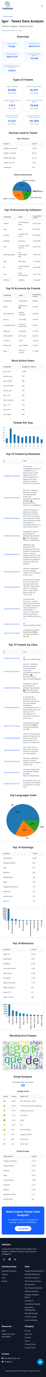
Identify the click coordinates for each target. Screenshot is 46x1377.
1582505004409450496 (11, 738)
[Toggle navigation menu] (42, 5)
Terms (27, 1341)
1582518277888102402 (11, 750)
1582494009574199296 (11, 536)
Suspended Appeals (33, 1304)
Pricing (27, 1331)
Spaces (4, 1281)
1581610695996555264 (11, 572)
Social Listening (31, 1320)
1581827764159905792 (11, 624)
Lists (3, 1278)
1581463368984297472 (11, 708)
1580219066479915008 (11, 587)
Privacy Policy (30, 1344)
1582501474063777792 (11, 784)
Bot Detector (30, 1284)
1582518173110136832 (11, 633)
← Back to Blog (7, 16)
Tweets (4, 1274)
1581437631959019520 (11, 609)
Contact (28, 1337)
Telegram (8, 1361)
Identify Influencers (33, 1274)
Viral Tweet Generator (34, 1288)
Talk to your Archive (33, 1281)
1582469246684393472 (11, 554)
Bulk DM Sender (31, 1313)
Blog (3, 1331)
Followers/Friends (9, 1271)
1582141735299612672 (11, 773)
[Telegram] (40, 1362)
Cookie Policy (30, 1347)
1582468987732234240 (11, 518)
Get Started (23, 1228)
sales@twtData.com (12, 1358)
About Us (28, 1334)
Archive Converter (32, 1278)
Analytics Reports (32, 1291)
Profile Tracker (31, 1317)
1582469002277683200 (11, 476)
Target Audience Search (34, 1271)
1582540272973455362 (11, 498)
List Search (29, 1300)
